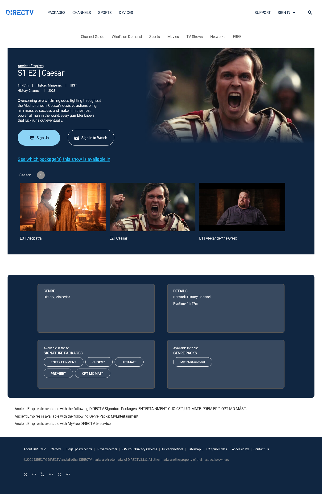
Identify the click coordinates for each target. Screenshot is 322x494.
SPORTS (105, 12)
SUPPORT (263, 12)
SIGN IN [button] (284, 12)
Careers (56, 449)
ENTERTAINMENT (63, 362)
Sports (154, 36)
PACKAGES (56, 12)
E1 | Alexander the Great (217, 238)
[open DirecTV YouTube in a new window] (59, 474)
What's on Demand (127, 36)
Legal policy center (79, 449)
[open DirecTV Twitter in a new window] (42, 474)
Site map (194, 449)
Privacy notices (173, 449)
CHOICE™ (99, 362)
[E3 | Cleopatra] (63, 207)
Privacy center (107, 449)
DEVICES (126, 12)
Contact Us (261, 449)
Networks (217, 36)
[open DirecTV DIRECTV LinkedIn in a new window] (25, 474)
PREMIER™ (58, 373)
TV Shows (194, 36)
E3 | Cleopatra (30, 238)
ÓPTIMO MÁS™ (92, 373)
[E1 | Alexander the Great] (242, 207)
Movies (173, 36)
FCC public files (216, 449)
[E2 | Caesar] (153, 207)
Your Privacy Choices (142, 449)
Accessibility (240, 449)
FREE (237, 36)
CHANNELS (81, 12)
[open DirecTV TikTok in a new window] (68, 474)
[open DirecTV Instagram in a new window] (51, 474)
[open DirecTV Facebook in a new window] (34, 474)
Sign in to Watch (94, 137)
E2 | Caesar (118, 238)
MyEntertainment (192, 362)
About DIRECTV (34, 449)
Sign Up (43, 137)
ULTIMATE (129, 362)
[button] (310, 12)
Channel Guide (92, 36)
